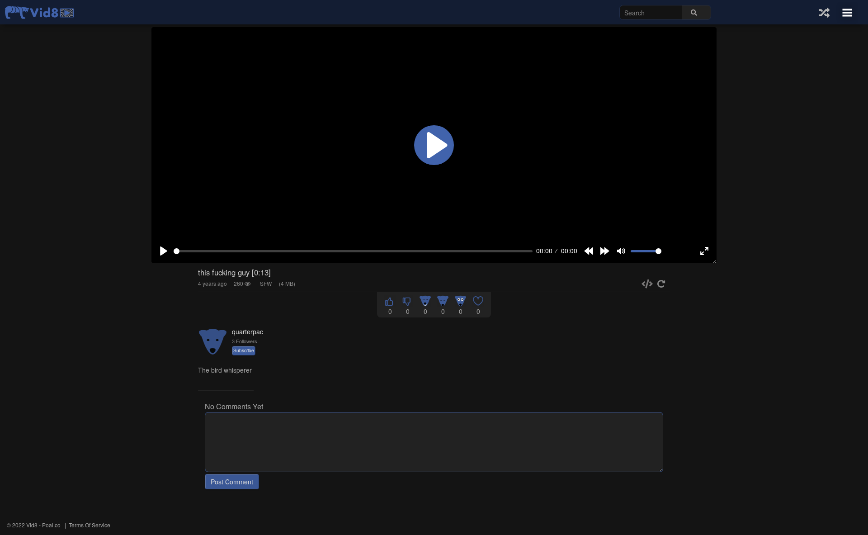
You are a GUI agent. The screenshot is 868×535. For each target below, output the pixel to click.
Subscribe (243, 350)
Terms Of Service (89, 525)
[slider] (353, 251)
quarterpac (247, 331)
